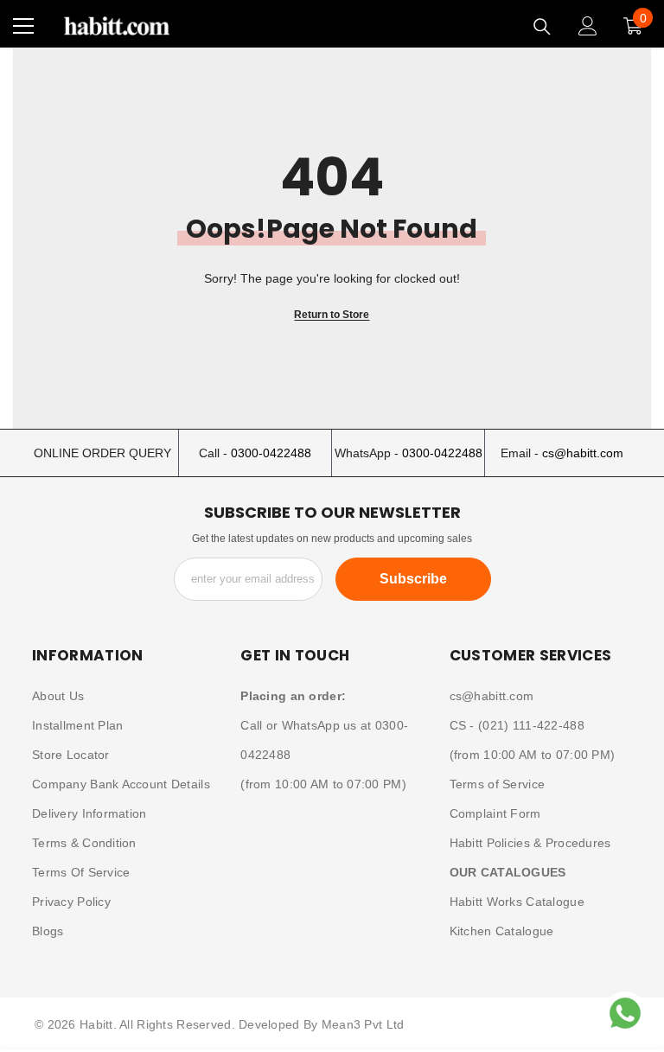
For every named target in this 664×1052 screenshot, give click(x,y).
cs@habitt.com (582, 453)
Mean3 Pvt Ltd (363, 1024)
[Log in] (587, 25)
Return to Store (331, 315)
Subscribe (413, 578)
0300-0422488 (271, 453)
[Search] (542, 26)
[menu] (23, 26)
